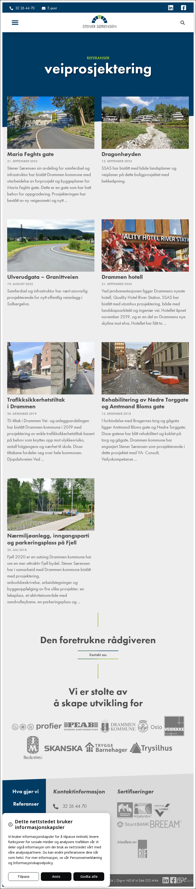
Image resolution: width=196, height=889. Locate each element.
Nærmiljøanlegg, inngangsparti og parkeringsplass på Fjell (48, 539)
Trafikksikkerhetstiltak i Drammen (36, 403)
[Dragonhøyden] (145, 123)
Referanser (98, 57)
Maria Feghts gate (30, 154)
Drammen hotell (122, 276)
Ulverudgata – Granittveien (42, 276)
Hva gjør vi (25, 791)
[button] (15, 22)
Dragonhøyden (121, 154)
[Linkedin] (171, 8)
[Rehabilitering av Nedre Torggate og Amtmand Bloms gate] (145, 368)
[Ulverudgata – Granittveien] (50, 245)
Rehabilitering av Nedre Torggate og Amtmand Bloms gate (145, 403)
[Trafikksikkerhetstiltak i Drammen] (50, 368)
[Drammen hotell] (145, 245)
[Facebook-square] (183, 8)
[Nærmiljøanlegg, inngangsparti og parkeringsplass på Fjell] (50, 504)
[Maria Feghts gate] (50, 123)
